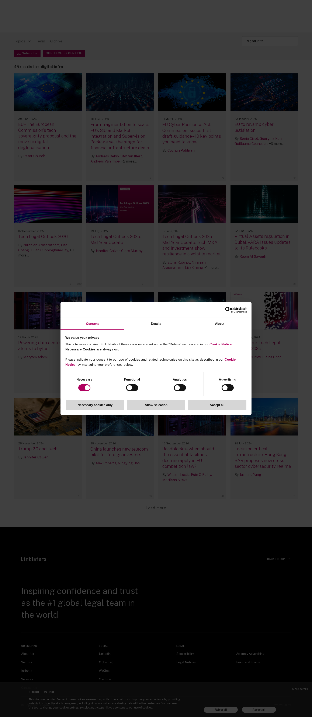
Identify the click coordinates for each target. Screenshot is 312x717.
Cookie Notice (220, 344)
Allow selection (156, 405)
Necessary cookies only (94, 405)
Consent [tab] (92, 323)
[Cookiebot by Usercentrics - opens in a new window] (228, 310)
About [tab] (219, 323)
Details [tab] (156, 323)
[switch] (132, 387)
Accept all (217, 405)
